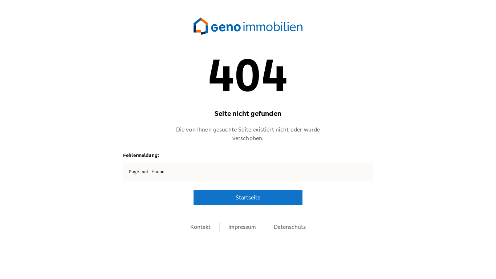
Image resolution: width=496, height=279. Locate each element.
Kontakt (200, 226)
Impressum (242, 226)
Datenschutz (290, 226)
